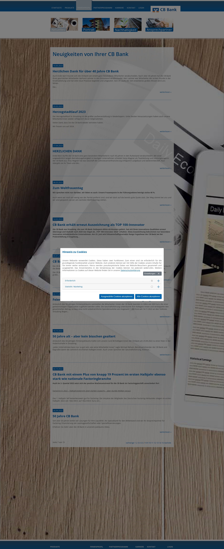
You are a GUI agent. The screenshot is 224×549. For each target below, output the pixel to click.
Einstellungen (149, 273)
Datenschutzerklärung (130, 270)
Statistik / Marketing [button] (73, 286)
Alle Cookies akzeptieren (148, 296)
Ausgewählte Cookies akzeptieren (116, 296)
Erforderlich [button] (70, 280)
